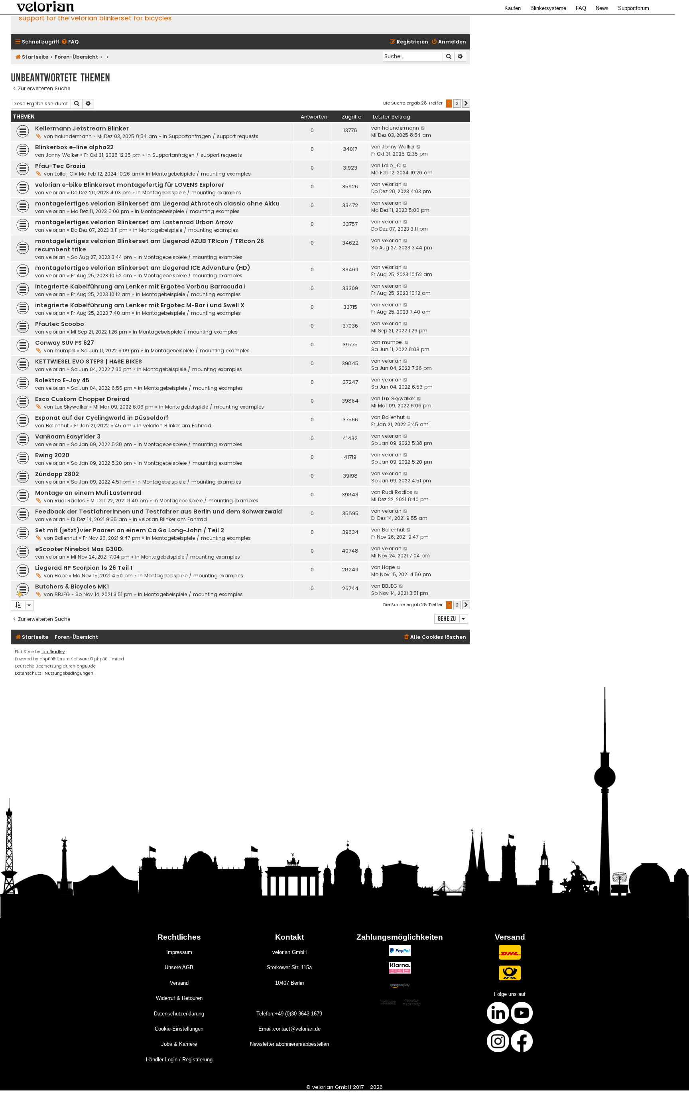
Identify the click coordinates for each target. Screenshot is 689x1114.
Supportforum (633, 8)
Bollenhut (57, 425)
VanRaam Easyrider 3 (67, 436)
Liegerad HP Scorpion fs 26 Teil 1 (83, 568)
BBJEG (62, 594)
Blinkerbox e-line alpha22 (74, 147)
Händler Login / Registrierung (179, 1060)
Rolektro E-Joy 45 (62, 380)
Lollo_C (64, 173)
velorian (55, 192)
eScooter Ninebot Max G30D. (79, 549)
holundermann (73, 136)
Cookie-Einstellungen (179, 1029)
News (602, 8)
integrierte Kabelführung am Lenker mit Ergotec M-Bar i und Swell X (139, 305)
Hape (61, 575)
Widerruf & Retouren (179, 998)
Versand (179, 983)
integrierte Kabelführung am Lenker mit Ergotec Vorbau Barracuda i (140, 286)
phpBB (46, 659)
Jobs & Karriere (179, 1044)
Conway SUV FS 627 (64, 343)
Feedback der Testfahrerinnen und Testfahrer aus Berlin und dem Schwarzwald (158, 512)
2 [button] (457, 103)
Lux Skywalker (71, 406)
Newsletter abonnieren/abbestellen (289, 1044)
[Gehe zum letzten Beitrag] (423, 128)
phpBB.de (86, 666)
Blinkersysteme (548, 8)
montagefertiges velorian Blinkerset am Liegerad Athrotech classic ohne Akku (157, 203)
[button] (466, 103)
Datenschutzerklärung (179, 1014)
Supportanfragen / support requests (213, 136)
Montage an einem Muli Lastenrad (88, 493)
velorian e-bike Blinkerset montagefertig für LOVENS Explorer (129, 185)
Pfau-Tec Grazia (60, 166)
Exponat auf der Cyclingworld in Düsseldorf (101, 418)
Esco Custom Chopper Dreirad (82, 399)
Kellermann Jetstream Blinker (82, 128)
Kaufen (512, 8)
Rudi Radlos (70, 500)
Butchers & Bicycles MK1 (72, 587)
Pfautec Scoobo (59, 324)
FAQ (581, 8)
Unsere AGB (179, 967)
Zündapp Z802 (57, 474)
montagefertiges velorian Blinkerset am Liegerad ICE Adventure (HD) (142, 268)
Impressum (179, 952)
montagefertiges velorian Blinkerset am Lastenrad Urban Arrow (134, 222)
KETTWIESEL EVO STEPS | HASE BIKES (88, 361)
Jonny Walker (62, 155)
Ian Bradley (53, 652)
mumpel (65, 350)
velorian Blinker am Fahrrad (177, 425)
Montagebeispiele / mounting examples (201, 173)
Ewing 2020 (52, 455)
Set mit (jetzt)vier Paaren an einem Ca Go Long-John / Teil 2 (129, 530)
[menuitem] (70, 42)
